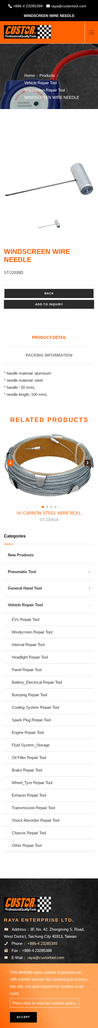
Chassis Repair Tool (29, 833)
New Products (21, 555)
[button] (87, 464)
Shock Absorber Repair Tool (35, 820)
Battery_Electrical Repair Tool (37, 682)
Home (29, 75)
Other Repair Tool (27, 845)
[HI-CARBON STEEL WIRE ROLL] (49, 465)
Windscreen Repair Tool (44, 90)
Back (49, 293)
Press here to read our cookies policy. (44, 1003)
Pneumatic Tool (22, 571)
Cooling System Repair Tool (35, 707)
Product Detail (49, 337)
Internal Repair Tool (28, 644)
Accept (23, 1017)
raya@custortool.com (68, 6)
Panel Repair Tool (27, 669)
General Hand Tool (25, 588)
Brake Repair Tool (27, 770)
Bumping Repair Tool (29, 695)
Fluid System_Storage (31, 745)
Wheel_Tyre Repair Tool (32, 782)
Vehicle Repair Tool (40, 83)
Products (47, 75)
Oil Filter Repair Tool (29, 757)
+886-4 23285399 (28, 6)
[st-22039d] (49, 179)
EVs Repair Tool (25, 619)
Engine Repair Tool (28, 732)
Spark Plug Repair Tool (31, 720)
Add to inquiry (49, 304)
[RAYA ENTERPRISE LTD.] (27, 30)
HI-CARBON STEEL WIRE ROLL (49, 516)
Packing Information (49, 355)
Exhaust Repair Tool (29, 795)
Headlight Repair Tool (30, 657)
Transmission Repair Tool (33, 808)
